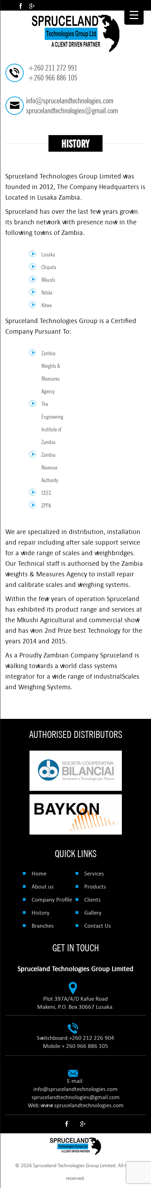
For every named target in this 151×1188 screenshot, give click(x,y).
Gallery (92, 912)
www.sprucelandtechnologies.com (82, 1105)
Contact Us (97, 925)
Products (95, 886)
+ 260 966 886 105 (85, 1045)
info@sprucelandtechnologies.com (69, 100)
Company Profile (52, 899)
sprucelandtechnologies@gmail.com (72, 110)
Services (94, 873)
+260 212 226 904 (91, 1037)
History (41, 912)
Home (39, 873)
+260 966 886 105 (52, 77)
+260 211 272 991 (52, 67)
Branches (43, 925)
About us (43, 886)
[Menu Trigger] (134, 15)
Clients (92, 899)
